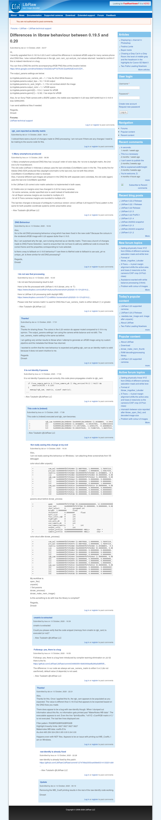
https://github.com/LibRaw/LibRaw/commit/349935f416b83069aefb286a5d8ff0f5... (69, 663)
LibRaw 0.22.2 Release (131, 200)
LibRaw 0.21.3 (127, 225)
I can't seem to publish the (132, 160)
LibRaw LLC (90, 809)
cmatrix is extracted (43, 617)
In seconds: (126, 147)
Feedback (111, 15)
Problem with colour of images (134, 286)
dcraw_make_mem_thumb (133, 348)
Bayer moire (126, 50)
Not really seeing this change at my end (49, 444)
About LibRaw (127, 322)
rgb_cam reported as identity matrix (29, 130)
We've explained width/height (134, 166)
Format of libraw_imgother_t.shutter (132, 259)
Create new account (128, 103)
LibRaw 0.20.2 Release (131, 312)
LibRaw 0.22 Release (130, 207)
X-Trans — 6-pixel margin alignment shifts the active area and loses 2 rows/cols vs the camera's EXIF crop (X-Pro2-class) (134, 270)
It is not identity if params (36, 370)
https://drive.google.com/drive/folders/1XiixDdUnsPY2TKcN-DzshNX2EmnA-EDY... (47, 68)
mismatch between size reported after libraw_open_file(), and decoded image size (135, 412)
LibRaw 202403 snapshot (132, 228)
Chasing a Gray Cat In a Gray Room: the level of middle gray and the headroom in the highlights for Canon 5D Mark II (134, 58)
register (96, 124)
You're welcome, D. (129, 173)
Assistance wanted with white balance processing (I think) (134, 281)
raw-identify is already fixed (53, 751)
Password (124, 93)
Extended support (86, 15)
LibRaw (29, 4)
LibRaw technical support (40, 28)
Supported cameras (53, 15)
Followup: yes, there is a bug (47, 649)
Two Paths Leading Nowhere (134, 66)
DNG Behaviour (22, 222)
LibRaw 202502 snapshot (132, 221)
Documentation (34, 15)
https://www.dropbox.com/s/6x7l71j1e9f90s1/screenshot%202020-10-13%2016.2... (54, 297)
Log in (88, 124)
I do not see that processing (31, 274)
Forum (100, 15)
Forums (14, 28)
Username (124, 83)
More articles (144, 69)
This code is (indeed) (37, 408)
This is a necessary (129, 153)
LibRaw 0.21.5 (127, 211)
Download (70, 15)
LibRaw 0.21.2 (127, 232)
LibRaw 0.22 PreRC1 (130, 214)
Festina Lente (127, 46)
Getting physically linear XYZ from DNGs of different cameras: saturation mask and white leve (135, 251)
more (147, 180)
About (14, 15)
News (21, 15)
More (147, 235)
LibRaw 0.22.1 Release (131, 204)
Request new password (129, 106)
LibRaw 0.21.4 (127, 218)
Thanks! (25, 318)
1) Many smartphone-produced (26, 153)
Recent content (127, 135)
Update (43, 782)
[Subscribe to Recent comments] (134, 186)
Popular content (128, 131)
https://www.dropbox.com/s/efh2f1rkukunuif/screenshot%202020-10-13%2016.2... (54, 289)
